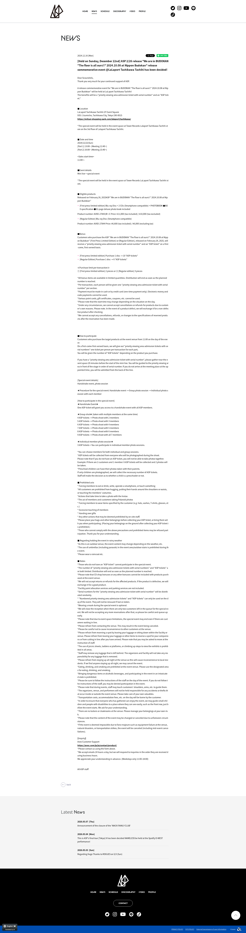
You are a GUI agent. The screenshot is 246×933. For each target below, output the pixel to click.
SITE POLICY (189, 929)
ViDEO (132, 11)
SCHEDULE (105, 11)
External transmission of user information (211, 929)
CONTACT (123, 903)
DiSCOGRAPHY (119, 11)
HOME (85, 11)
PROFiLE (142, 11)
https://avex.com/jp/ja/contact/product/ (97, 745)
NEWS (94, 11)
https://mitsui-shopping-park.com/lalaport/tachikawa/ (104, 119)
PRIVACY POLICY (177, 929)
